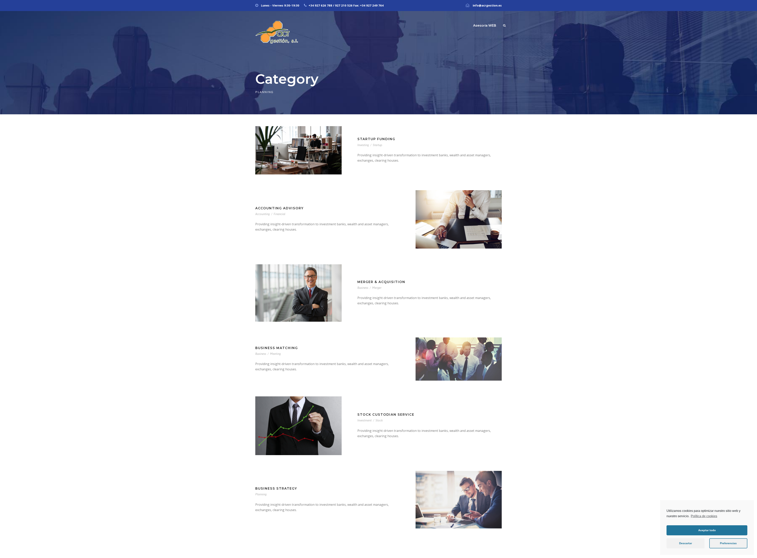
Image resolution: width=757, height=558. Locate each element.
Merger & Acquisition (381, 282)
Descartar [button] (685, 543)
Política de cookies (704, 516)
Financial (279, 214)
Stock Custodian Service (385, 414)
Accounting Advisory (279, 208)
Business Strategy (276, 488)
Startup (377, 145)
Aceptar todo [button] (707, 530)
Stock (379, 420)
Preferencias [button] (728, 543)
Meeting (275, 353)
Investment (364, 420)
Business (362, 287)
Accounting (262, 214)
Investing (363, 145)
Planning (261, 494)
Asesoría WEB (484, 25)
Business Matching (276, 348)
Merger (376, 287)
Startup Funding (376, 139)
